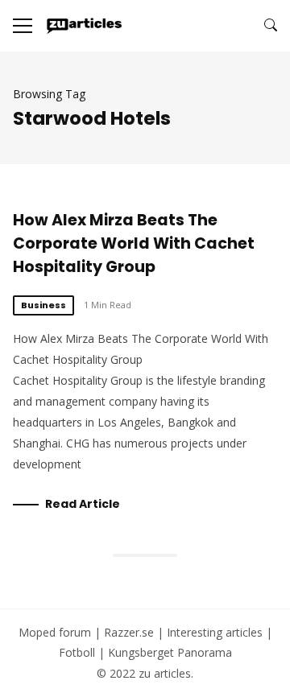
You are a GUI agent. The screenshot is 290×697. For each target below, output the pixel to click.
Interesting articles (215, 632)
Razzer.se (129, 632)
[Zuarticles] (85, 26)
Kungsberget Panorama (170, 652)
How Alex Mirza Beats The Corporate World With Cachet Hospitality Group (134, 243)
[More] (22, 26)
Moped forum (55, 632)
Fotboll (77, 652)
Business (43, 305)
